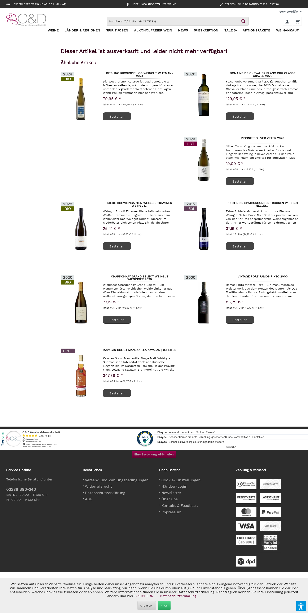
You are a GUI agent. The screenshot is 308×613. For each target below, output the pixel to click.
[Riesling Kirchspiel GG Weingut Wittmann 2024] (81, 99)
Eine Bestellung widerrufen (154, 454)
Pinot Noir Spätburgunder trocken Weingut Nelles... (262, 204)
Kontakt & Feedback (179, 505)
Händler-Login (174, 486)
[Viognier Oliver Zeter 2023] (204, 160)
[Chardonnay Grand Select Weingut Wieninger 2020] (81, 302)
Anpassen (147, 605)
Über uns (169, 499)
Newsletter (171, 493)
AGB (89, 499)
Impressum (171, 512)
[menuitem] (289, 11)
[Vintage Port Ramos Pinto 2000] (204, 302)
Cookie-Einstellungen (181, 480)
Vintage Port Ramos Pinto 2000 (263, 276)
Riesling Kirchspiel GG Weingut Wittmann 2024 (139, 74)
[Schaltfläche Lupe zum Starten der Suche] (243, 21)
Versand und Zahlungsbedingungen (117, 480)
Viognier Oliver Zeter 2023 (262, 138)
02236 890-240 (21, 489)
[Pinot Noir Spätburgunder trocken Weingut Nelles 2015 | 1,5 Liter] (204, 229)
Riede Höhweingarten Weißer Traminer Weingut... (139, 204)
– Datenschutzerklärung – (178, 596)
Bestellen (239, 116)
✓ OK (164, 605)
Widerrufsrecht (98, 486)
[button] (301, 606)
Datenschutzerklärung (105, 493)
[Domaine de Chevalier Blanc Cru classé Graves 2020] (204, 95)
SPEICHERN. (145, 596)
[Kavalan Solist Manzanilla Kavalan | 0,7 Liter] (81, 376)
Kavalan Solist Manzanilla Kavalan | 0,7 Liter (139, 350)
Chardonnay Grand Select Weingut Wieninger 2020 (139, 277)
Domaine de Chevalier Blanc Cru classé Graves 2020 (262, 74)
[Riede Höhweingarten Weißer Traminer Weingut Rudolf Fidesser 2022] (81, 229)
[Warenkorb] (297, 21)
